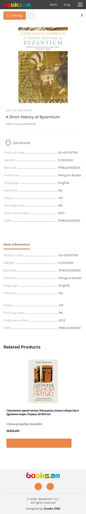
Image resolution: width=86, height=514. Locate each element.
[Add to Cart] (39, 443)
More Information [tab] (16, 244)
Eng (67, 4)
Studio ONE (52, 508)
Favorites (74, 16)
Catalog (16, 15)
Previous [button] (5, 392)
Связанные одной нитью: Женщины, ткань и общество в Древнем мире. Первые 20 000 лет (42, 412)
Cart (81, 16)
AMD (53, 4)
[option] (43, 65)
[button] (78, 445)
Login (67, 16)
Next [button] (80, 392)
